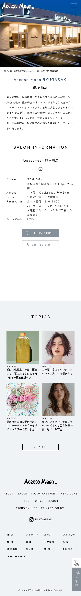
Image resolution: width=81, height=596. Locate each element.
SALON (22, 493)
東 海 (29, 541)
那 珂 (10, 541)
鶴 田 (47, 549)
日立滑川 (49, 541)
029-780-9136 (41, 244)
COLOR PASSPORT (44, 493)
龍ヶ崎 (29, 549)
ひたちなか (69, 534)
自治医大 (68, 549)
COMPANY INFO (27, 508)
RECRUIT (54, 500)
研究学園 (12, 549)
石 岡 (65, 541)
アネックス (32, 534)
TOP (6, 70)
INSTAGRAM (43, 519)
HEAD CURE (69, 493)
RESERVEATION (42, 232)
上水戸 (48, 534)
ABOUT (9, 493)
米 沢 (10, 534)
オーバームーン (16, 556)
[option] (40, 33)
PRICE (25, 500)
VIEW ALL (41, 447)
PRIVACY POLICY (53, 508)
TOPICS (38, 500)
